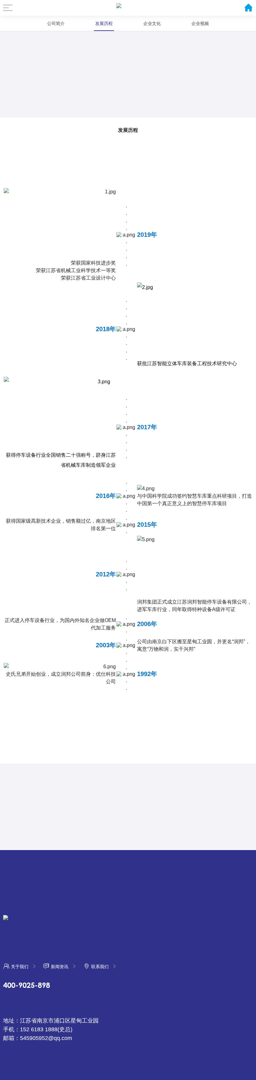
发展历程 (104, 23)
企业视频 (200, 23)
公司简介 (56, 23)
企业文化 (152, 23)
